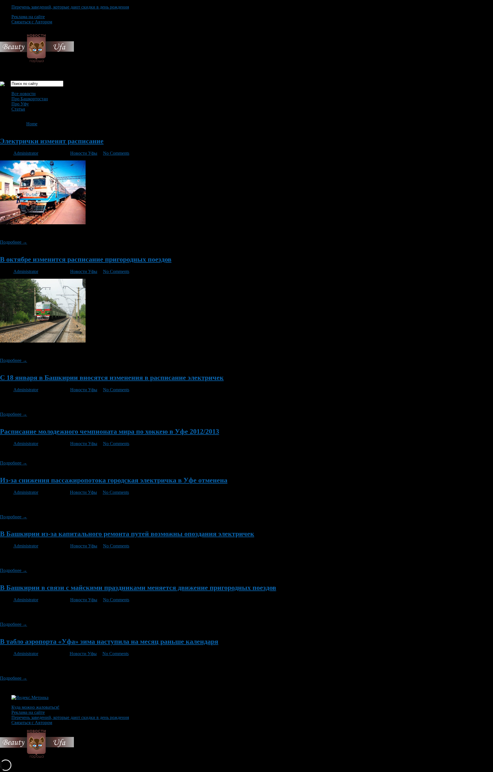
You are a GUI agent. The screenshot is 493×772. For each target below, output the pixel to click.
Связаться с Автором (31, 21)
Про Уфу (20, 103)
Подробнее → (13, 242)
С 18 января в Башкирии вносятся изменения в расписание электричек (112, 377)
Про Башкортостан (29, 98)
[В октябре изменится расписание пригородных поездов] (43, 341)
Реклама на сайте (28, 16)
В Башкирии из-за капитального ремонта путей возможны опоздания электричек (127, 533)
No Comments (116, 153)
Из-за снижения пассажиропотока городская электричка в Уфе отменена (113, 480)
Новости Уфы (83, 153)
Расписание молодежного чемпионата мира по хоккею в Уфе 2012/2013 (109, 431)
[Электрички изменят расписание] (43, 222)
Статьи (18, 109)
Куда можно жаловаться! (35, 707)
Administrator (25, 153)
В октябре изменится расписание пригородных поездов (85, 259)
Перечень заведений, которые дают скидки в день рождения (70, 7)
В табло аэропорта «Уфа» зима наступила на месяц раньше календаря (109, 641)
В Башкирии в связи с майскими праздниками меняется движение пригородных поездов (138, 587)
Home (31, 123)
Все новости (23, 93)
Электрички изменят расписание (52, 141)
